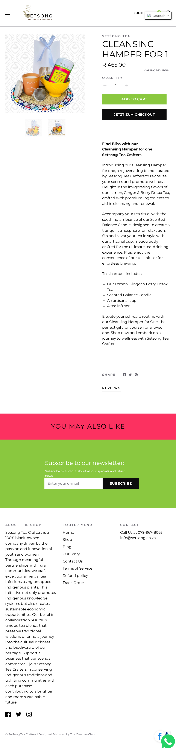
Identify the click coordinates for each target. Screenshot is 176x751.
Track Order (73, 583)
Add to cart (134, 99)
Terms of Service (77, 568)
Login (139, 13)
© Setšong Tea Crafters (20, 734)
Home (68, 532)
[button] (159, 737)
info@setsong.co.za (138, 538)
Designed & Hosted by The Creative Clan (66, 734)
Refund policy (75, 575)
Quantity (112, 78)
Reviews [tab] (111, 388)
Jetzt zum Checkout (134, 114)
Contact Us (73, 561)
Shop (67, 539)
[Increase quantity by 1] (127, 85)
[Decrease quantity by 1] (105, 85)
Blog (67, 547)
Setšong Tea (116, 36)
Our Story (71, 554)
